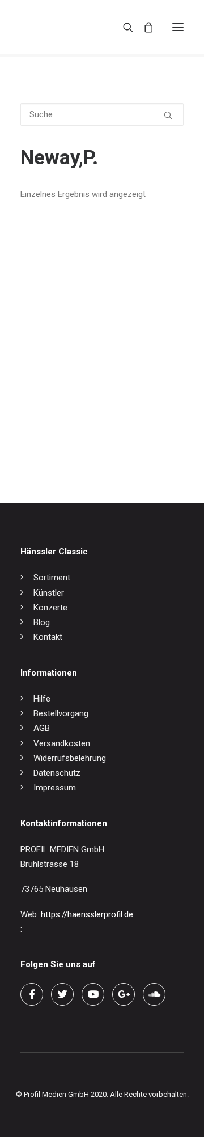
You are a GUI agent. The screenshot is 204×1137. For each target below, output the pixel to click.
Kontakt (47, 637)
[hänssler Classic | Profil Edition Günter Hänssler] (68, 27)
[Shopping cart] (143, 27)
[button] (178, 27)
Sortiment (51, 577)
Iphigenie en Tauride (57, 441)
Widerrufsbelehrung (69, 758)
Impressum (54, 788)
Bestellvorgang (60, 713)
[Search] (123, 27)
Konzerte (50, 607)
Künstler (48, 593)
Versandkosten (61, 743)
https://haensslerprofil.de (87, 914)
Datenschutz (56, 773)
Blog (41, 622)
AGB (41, 728)
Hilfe (41, 699)
